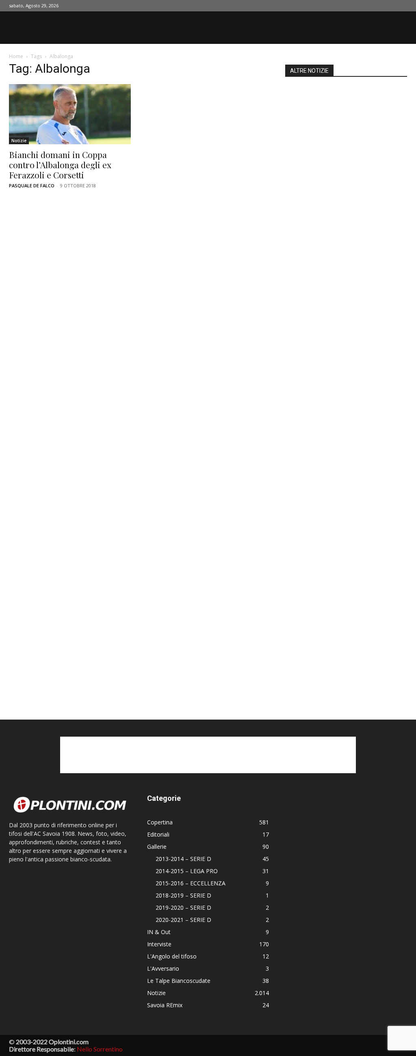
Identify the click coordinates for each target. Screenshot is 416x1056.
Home (16, 56)
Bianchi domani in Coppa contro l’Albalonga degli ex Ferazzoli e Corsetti (60, 164)
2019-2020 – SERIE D (183, 907)
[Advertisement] (346, 387)
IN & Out (159, 932)
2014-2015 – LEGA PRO (187, 871)
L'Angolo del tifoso (172, 956)
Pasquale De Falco (31, 185)
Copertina (160, 822)
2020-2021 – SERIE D (183, 920)
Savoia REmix (164, 1005)
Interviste (159, 944)
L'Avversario (163, 968)
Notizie (18, 140)
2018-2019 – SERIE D (183, 895)
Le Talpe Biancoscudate (178, 980)
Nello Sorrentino (100, 1049)
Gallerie (157, 846)
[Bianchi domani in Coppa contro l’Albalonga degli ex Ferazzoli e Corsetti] (70, 114)
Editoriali (158, 834)
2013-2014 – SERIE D (183, 859)
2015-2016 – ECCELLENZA (190, 883)
